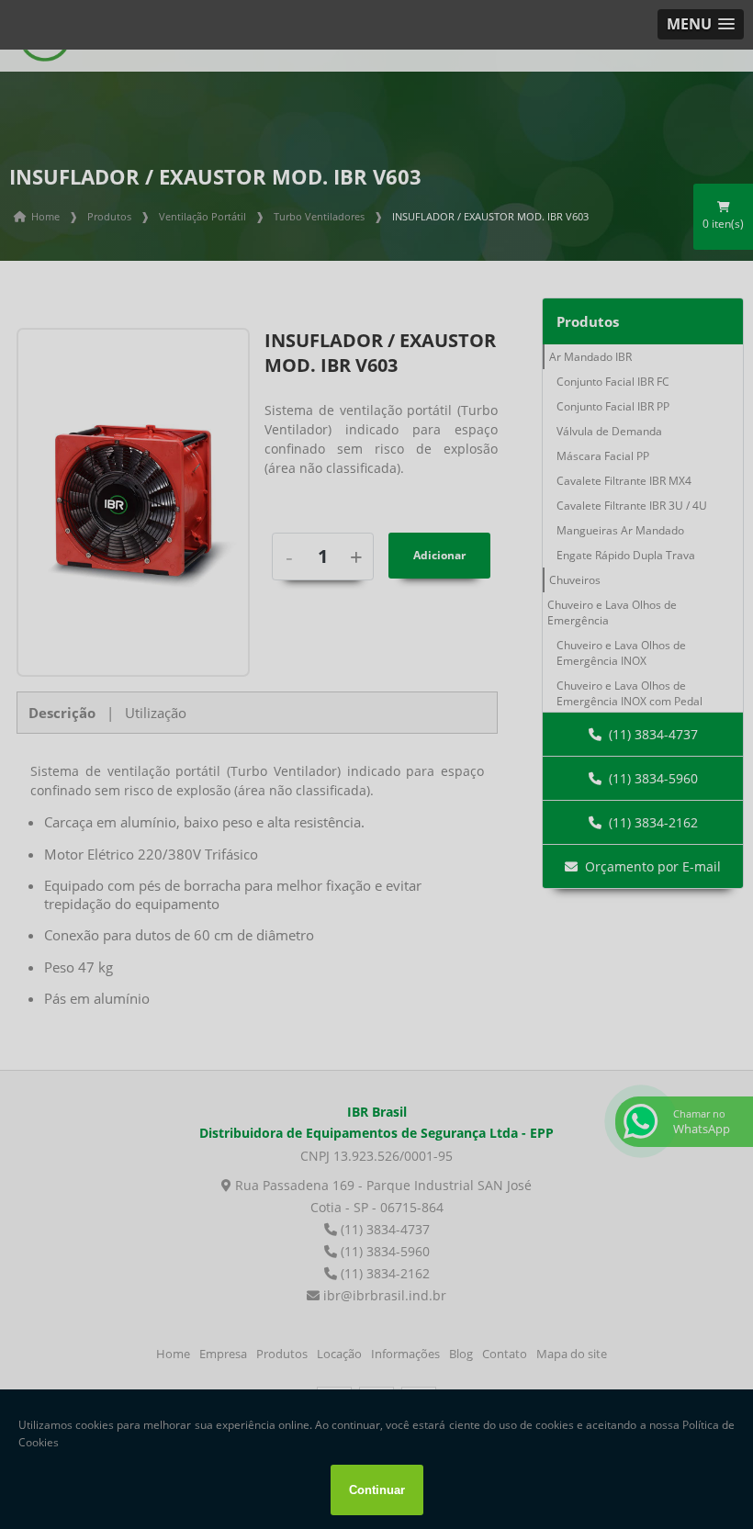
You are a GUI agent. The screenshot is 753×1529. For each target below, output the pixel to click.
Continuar (377, 1490)
